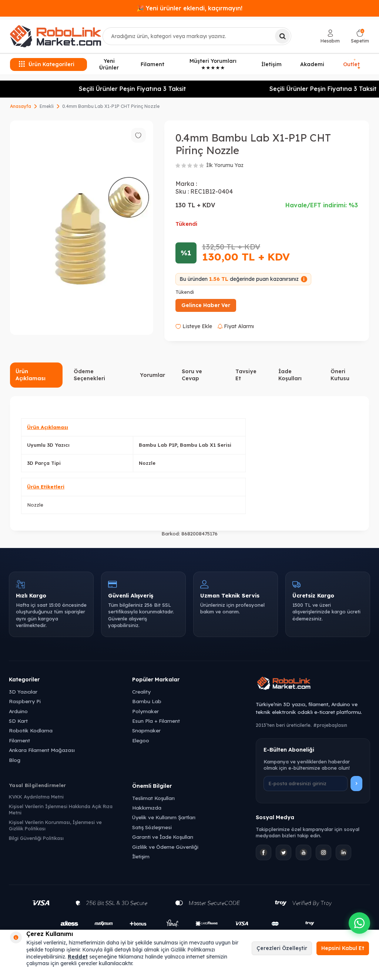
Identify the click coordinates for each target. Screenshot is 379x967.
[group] (81, 227)
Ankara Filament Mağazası (42, 750)
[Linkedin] (343, 852)
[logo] (55, 36)
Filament (152, 64)
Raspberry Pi (25, 701)
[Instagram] (323, 852)
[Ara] (282, 36)
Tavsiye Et (245, 375)
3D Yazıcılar (23, 691)
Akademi (312, 64)
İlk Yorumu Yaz (225, 165)
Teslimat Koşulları (153, 798)
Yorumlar (152, 375)
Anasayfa (20, 106)
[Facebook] (263, 852)
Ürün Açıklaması (31, 375)
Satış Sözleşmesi (152, 827)
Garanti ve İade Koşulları (162, 837)
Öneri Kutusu (340, 375)
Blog (14, 760)
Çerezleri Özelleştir (281, 948)
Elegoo (140, 740)
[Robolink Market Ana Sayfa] (313, 684)
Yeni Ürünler (109, 64)
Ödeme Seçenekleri (89, 375)
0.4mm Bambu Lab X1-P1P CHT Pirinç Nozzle (111, 106)
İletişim (271, 64)
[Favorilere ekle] (138, 135)
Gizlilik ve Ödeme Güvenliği (165, 847)
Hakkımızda (146, 807)
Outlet (351, 64)
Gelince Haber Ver (205, 305)
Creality (141, 691)
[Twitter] (283, 852)
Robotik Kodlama (31, 730)
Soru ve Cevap (192, 375)
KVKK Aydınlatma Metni (36, 797)
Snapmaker (146, 730)
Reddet (78, 956)
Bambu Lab (146, 701)
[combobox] (197, 36)
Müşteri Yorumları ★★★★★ (213, 64)
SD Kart (18, 721)
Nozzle (35, 505)
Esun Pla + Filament (156, 721)
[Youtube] (303, 852)
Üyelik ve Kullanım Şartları (163, 817)
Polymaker (145, 711)
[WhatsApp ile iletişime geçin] (359, 923)
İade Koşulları (290, 375)
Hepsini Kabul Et (342, 948)
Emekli (47, 106)
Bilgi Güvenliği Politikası (36, 838)
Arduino (18, 711)
